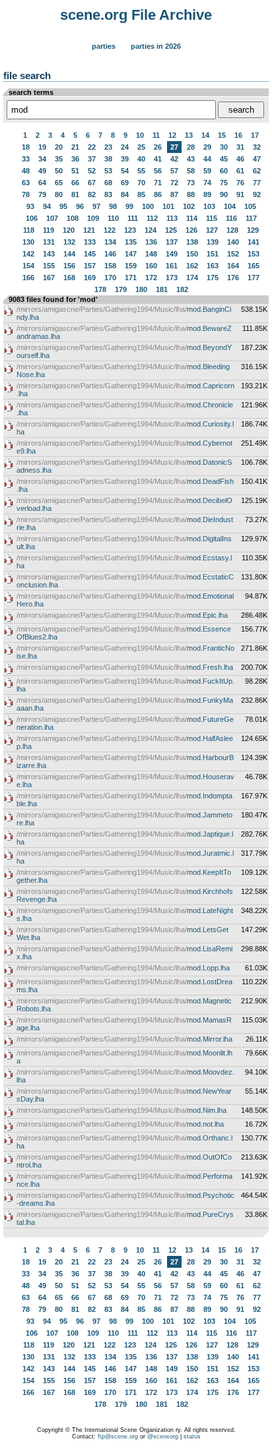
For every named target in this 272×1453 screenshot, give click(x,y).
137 (172, 242)
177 (253, 278)
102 (189, 206)
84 (125, 194)
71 (158, 183)
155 (49, 266)
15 (222, 135)
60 (224, 171)
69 (125, 183)
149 (172, 254)
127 (212, 230)
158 (110, 266)
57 (174, 171)
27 (174, 147)
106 (32, 218)
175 (213, 278)
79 (42, 194)
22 (92, 147)
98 (113, 206)
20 (59, 147)
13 (189, 135)
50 (59, 171)
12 (172, 135)
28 (191, 147)
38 (108, 159)
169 (90, 278)
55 (141, 171)
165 (253, 266)
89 (207, 194)
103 (209, 206)
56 (158, 171)
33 (26, 159)
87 (174, 194)
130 (28, 242)
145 (90, 254)
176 (233, 278)
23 (108, 147)
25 (141, 147)
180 (141, 289)
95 (63, 206)
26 (158, 147)
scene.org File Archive (136, 15)
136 (151, 242)
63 (26, 183)
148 (151, 254)
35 (59, 159)
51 (75, 171)
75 (224, 183)
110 (113, 218)
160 (151, 266)
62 (257, 171)
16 (238, 135)
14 (205, 135)
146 (110, 254)
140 (233, 242)
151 (213, 254)
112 (152, 218)
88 (191, 194)
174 (192, 278)
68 (108, 183)
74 (207, 183)
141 (253, 242)
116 (231, 218)
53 (108, 171)
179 (121, 289)
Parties (104, 46)
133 (90, 242)
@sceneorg (162, 1436)
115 (211, 218)
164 (233, 266)
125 (171, 230)
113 (172, 218)
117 (251, 218)
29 (207, 147)
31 (240, 147)
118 (28, 230)
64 (42, 183)
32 (257, 147)
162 (192, 266)
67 (92, 183)
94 (47, 206)
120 (69, 230)
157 (90, 266)
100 (148, 206)
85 (141, 194)
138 (192, 242)
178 (100, 289)
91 (240, 194)
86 (158, 194)
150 (192, 254)
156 (69, 266)
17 (255, 135)
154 (28, 266)
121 (89, 230)
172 (151, 278)
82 (92, 194)
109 (93, 218)
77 (257, 183)
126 (191, 230)
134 (110, 242)
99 (129, 206)
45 (224, 159)
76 (240, 183)
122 (110, 230)
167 (49, 278)
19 (42, 147)
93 (30, 206)
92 (257, 194)
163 (213, 266)
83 (108, 194)
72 (174, 183)
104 (230, 206)
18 (26, 147)
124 (150, 230)
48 (26, 171)
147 (131, 254)
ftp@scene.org (118, 1436)
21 (75, 147)
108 (73, 218)
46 (240, 159)
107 (52, 218)
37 (92, 159)
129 (253, 230)
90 (224, 194)
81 (75, 194)
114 (191, 218)
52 (92, 171)
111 (132, 218)
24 (125, 147)
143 (49, 254)
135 (131, 242)
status (192, 1436)
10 (140, 135)
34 (42, 159)
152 (233, 254)
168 (69, 278)
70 (141, 183)
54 (125, 171)
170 (110, 278)
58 (191, 171)
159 (131, 266)
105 (250, 206)
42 (174, 159)
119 (48, 230)
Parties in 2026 (156, 46)
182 (182, 289)
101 (168, 206)
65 (59, 183)
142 (28, 254)
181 (162, 289)
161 (172, 266)
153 (253, 254)
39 (125, 159)
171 (131, 278)
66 (75, 183)
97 (96, 206)
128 (232, 230)
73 (191, 183)
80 (59, 194)
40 (141, 159)
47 (257, 159)
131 (49, 242)
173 (172, 278)
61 (240, 171)
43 (191, 159)
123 (130, 230)
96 (80, 206)
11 (156, 135)
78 (26, 194)
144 (69, 254)
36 (75, 159)
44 (207, 159)
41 (158, 159)
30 (224, 147)
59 (207, 171)
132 (69, 242)
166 (28, 278)
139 (213, 242)
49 (42, 171)
